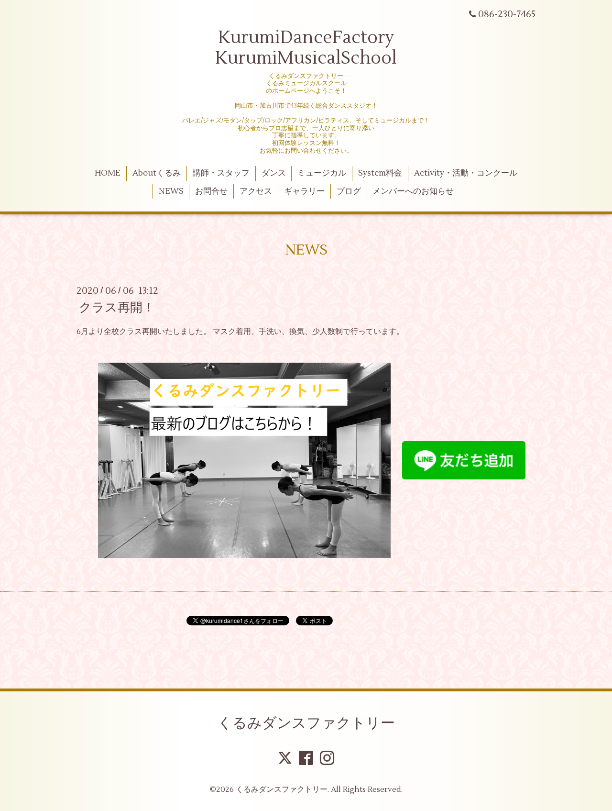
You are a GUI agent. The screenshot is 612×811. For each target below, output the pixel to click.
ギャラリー (304, 191)
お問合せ (211, 191)
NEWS (171, 191)
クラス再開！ (117, 308)
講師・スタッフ (221, 173)
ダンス (274, 173)
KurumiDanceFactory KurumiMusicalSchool (306, 48)
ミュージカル (321, 173)
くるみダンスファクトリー (306, 723)
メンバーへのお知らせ (413, 191)
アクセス (256, 191)
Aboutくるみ (156, 173)
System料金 (380, 173)
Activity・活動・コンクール (465, 173)
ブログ (349, 191)
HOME (107, 173)
